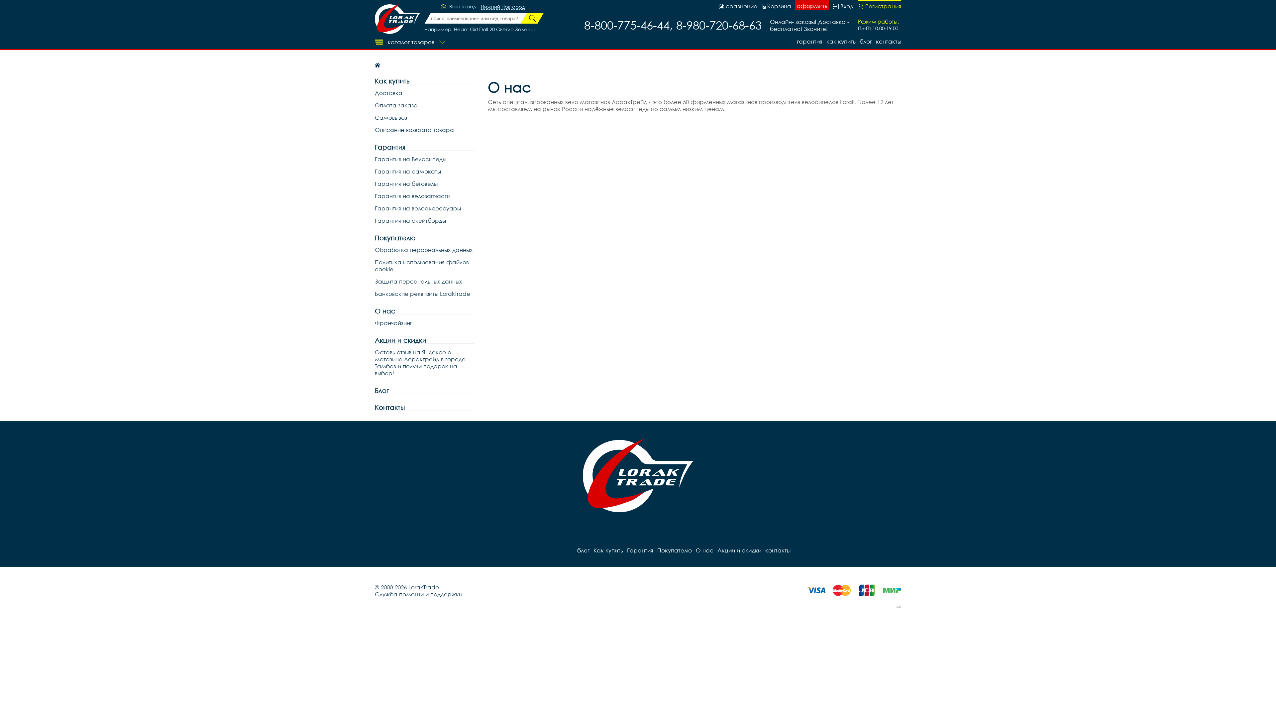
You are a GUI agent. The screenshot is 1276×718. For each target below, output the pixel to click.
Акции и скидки (400, 340)
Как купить (841, 41)
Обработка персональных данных (424, 249)
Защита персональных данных (418, 281)
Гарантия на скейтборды (410, 220)
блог (866, 41)
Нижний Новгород (503, 7)
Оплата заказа (396, 105)
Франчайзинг (393, 322)
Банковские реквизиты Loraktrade (422, 293)
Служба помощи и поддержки (418, 594)
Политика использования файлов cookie (422, 266)
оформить (812, 5)
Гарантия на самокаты (408, 171)
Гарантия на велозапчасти (412, 195)
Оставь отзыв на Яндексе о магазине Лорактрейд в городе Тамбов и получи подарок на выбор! (420, 363)
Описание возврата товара (414, 129)
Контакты (390, 407)
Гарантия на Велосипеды (410, 159)
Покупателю (395, 237)
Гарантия (809, 41)
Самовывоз (391, 117)
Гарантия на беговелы (406, 183)
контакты (888, 41)
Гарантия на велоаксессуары (418, 208)
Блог (382, 390)
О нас (385, 310)
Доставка (388, 92)
